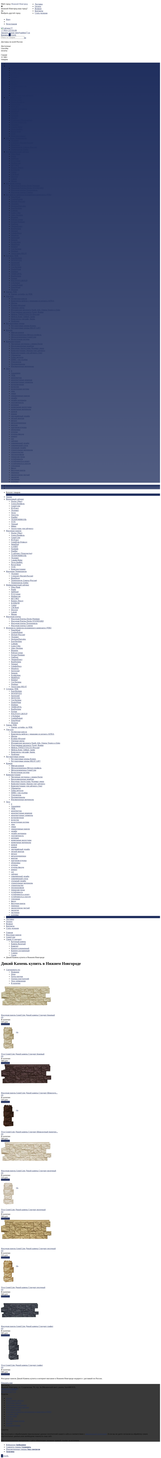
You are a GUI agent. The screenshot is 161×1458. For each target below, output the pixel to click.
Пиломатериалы (18, 364)
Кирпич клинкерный (20, 948)
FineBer (14, 84)
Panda (13, 156)
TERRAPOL (16, 274)
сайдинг (14, 441)
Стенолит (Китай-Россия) (22, 143)
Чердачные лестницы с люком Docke (27, 344)
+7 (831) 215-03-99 (9, 30)
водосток (15, 387)
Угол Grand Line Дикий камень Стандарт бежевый (22, 1054)
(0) (2, 1017)
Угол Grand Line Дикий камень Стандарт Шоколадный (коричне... (29, 1132)
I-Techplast (15, 283)
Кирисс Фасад (17, 168)
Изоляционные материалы (22, 366)
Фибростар (16, 163)
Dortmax (14, 251)
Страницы (10, 917)
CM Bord (15, 174)
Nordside (14, 116)
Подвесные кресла (19, 299)
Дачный (14, 91)
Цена (13, 974)
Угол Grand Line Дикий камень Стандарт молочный (23, 1210)
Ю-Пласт (15, 75)
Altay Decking (17, 215)
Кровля (9, 330)
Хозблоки (15, 321)
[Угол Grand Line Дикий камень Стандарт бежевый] (8, 1050)
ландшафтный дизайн (20, 416)
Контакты (39, 11)
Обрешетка (16, 355)
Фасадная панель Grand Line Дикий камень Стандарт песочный (28, 1248)
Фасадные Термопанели (16, 138)
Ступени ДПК (12, 256)
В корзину (5, 1024)
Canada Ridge (16, 127)
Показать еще (7, 1383)
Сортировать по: (13, 970)
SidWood (14, 158)
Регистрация (11, 24)
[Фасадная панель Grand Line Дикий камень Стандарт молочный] (26, 1160)
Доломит (15, 77)
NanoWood (15, 197)
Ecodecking (16, 242)
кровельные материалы (21, 409)
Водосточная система (20, 339)
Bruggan (14, 217)
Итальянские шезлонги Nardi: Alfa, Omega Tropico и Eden (35, 310)
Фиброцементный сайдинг (17, 152)
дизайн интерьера (18, 400)
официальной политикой (96, 1434)
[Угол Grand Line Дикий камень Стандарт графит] (13, 1361)
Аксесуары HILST (19, 253)
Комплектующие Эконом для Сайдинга (28, 350)
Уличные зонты (17, 308)
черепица (15, 472)
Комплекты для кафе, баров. (23, 319)
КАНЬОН (15, 170)
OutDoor (14, 224)
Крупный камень (18, 942)
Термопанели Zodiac (20, 149)
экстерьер (15, 479)
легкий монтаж (17, 418)
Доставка (39, 4)
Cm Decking (16, 249)
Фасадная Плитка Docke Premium (25, 186)
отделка (14, 432)
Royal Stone (16, 131)
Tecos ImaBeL (17, 129)
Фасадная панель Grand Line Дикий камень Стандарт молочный (28, 1171)
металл (14, 420)
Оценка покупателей (20, 979)
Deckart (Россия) (18, 201)
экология (15, 477)
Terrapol (14, 231)
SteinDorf (15, 111)
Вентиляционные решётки (22, 346)
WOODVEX (16, 260)
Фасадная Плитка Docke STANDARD (27, 188)
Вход (8, 19)
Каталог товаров (13, 486)
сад (12, 439)
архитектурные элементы (22, 382)
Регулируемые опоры (15, 323)
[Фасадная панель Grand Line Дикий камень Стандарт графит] (20, 1322)
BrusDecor (15, 145)
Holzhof (14, 247)
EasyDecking (16, 208)
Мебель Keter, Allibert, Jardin (23, 317)
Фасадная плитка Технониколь (24, 190)
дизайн (14, 398)
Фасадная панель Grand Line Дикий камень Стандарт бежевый (28, 1015)
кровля (14, 411)
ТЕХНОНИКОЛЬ (18, 86)
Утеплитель (16, 362)
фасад (13, 468)
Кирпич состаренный (20, 951)
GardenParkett (17, 199)
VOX (13, 88)
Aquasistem (15, 373)
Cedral (13, 172)
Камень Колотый (18, 944)
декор (13, 393)
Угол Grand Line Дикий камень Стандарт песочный (23, 1287)
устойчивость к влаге (20, 461)
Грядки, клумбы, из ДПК (21, 294)
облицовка (15, 430)
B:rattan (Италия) (18, 305)
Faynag (14, 278)
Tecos (13, 79)
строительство (17, 452)
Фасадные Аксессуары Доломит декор (27, 348)
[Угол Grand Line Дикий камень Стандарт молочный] (8, 1205)
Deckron (14, 289)
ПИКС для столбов (19, 360)
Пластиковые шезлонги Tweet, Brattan (27, 312)
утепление (15, 466)
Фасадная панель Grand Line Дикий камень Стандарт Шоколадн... (29, 1093)
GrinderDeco (16, 233)
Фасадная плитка (13, 183)
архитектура (16, 378)
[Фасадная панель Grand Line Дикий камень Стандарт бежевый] (26, 1004)
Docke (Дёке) (16, 68)
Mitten (13, 93)
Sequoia (14, 240)
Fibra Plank (15, 154)
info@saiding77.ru (22, 33)
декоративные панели (20, 396)
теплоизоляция (17, 454)
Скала (13, 955)
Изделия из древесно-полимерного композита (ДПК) (28, 195)
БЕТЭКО (15, 165)
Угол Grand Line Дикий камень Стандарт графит (22, 1365)
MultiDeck (15, 244)
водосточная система (20, 389)
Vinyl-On (15, 82)
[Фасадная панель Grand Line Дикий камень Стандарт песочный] (26, 1238)
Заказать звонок (8, 33)
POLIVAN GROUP (19, 280)
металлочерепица (18, 423)
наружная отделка (19, 427)
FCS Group (15, 161)
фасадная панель (18, 470)
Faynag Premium (18, 222)
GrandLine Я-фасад (19, 109)
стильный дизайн (18, 448)
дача (13, 391)
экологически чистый (20, 475)
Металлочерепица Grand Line (23, 337)
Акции (9, 64)
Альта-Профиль (18, 70)
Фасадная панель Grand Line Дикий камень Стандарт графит (27, 1326)
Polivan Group (17, 219)
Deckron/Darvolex (18, 206)
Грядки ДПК (11, 292)
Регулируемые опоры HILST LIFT (26, 328)
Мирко (14, 181)
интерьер (15, 405)
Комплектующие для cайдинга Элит (26, 353)
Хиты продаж (17, 976)
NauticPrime (16, 269)
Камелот (14, 946)
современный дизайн (20, 443)
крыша (14, 414)
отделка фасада (17, 434)
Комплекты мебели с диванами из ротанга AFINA (32, 301)
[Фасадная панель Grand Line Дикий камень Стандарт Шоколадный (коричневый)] (26, 1083)
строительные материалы (22, 450)
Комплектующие (18, 136)
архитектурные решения (21, 380)
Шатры (14, 303)
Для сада (9, 296)
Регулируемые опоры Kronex (23, 326)
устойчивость (17, 459)
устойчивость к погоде (21, 463)
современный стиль (19, 445)
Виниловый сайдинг (15, 66)
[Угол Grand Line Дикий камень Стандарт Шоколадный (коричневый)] (8, 1127)
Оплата (38, 6)
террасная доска (18, 457)
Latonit (14, 179)
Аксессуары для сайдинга (22, 95)
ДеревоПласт (16, 226)
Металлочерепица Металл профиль (26, 335)
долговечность (17, 402)
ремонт (14, 436)
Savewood (15, 238)
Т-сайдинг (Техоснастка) (21, 120)
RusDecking (16, 229)
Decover (14, 177)
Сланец (14, 953)
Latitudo (14, 210)
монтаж (14, 425)
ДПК (13, 375)
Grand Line (15, 73)
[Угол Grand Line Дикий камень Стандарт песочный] (8, 1283)
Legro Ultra (15, 213)
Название (15, 972)
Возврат (38, 9)
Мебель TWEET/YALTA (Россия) (25, 314)
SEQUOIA (15, 265)
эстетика (14, 481)
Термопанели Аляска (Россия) (24, 147)
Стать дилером (41, 13)
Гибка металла (17, 357)
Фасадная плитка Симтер (22, 192)
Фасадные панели (13, 97)
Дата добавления (18, 981)
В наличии (15, 983)
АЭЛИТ (14, 113)
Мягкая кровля (17, 332)
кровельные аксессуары (21, 407)
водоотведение (17, 384)
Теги (8, 369)
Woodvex (15, 235)
